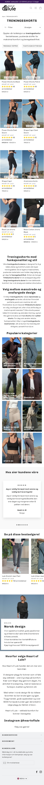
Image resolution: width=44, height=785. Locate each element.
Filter (10, 27)
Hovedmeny (8, 741)
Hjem (3, 16)
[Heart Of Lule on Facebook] (37, 771)
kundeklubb (8, 748)
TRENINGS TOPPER (10, 46)
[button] (7, 86)
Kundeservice (10, 735)
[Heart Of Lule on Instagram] (41, 771)
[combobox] (22, 778)
